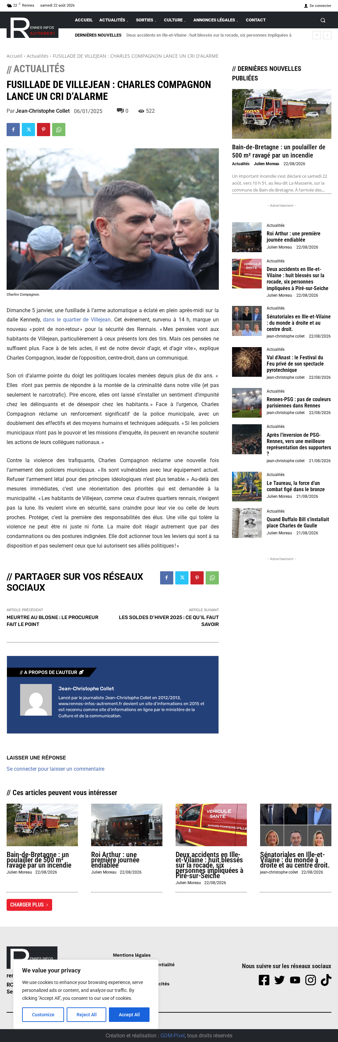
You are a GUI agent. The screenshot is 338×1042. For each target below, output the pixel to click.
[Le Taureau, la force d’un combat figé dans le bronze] (247, 486)
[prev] (317, 35)
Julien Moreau (266, 164)
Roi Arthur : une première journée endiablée (294, 236)
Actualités (38, 56)
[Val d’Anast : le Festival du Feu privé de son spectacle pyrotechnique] (247, 362)
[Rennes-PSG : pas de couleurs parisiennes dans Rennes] (247, 403)
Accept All (129, 1014)
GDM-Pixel (172, 1035)
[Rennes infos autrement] (32, 26)
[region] (85, 994)
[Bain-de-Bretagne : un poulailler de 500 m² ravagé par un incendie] (281, 114)
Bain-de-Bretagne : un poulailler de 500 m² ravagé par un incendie (278, 151)
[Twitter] (28, 129)
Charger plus (27, 905)
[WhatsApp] (58, 129)
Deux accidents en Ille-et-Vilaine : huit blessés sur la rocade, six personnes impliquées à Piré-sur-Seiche (297, 278)
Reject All (87, 1014)
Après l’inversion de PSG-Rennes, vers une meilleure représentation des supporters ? (299, 444)
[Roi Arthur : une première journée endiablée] (247, 237)
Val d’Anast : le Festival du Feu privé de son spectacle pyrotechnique (295, 363)
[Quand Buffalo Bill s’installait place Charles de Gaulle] (247, 523)
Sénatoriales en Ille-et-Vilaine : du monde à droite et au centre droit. (299, 322)
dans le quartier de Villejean (77, 319)
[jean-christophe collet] (36, 702)
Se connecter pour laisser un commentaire (55, 769)
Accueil (14, 56)
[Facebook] (13, 129)
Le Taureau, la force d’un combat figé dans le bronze (296, 486)
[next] (327, 35)
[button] (323, 20)
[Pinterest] (43, 129)
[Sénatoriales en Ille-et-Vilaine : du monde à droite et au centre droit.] (247, 321)
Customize (43, 1014)
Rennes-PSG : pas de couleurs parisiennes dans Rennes (299, 402)
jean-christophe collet (43, 111)
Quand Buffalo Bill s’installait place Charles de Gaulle (298, 522)
